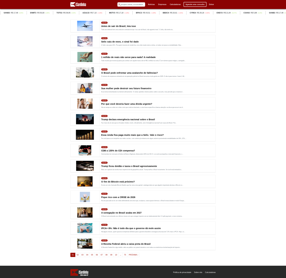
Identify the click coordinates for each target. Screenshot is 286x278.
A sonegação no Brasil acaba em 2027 (121, 213)
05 (92, 255)
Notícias (151, 4)
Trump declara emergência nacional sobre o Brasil (128, 119)
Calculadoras (175, 4)
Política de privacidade (182, 272)
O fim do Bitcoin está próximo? (118, 181)
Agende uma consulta (195, 4)
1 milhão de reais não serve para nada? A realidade (128, 57)
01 (73, 254)
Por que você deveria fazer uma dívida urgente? (126, 104)
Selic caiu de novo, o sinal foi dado (120, 41)
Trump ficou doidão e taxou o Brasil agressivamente (129, 166)
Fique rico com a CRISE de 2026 (118, 197)
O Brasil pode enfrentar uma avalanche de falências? (129, 73)
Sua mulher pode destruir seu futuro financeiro (126, 88)
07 (102, 255)
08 (106, 255)
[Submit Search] (119, 4)
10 (116, 255)
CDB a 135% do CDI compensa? (118, 150)
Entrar (211, 4)
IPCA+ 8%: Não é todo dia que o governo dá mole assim (131, 228)
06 (97, 255)
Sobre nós (198, 272)
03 (82, 255)
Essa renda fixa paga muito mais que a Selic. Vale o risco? (132, 135)
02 (78, 255)
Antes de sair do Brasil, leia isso (118, 26)
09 (111, 255)
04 (87, 255)
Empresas (162, 4)
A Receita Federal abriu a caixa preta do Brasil (126, 244)
